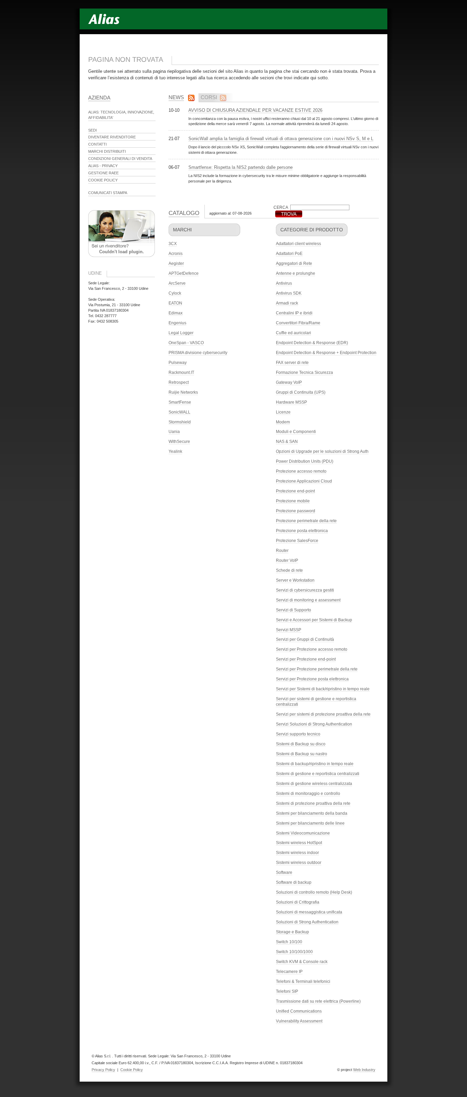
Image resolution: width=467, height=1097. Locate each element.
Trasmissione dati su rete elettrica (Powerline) (318, 1001)
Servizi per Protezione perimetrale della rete (317, 669)
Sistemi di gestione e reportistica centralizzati (317, 773)
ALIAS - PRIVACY (103, 166)
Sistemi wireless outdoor (298, 862)
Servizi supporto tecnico (298, 734)
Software (284, 872)
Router (282, 550)
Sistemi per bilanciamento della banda (311, 813)
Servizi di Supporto (293, 610)
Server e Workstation (295, 580)
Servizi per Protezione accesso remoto (311, 649)
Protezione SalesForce (297, 540)
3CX (173, 243)
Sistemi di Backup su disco (300, 744)
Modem (283, 422)
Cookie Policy (131, 1070)
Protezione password (295, 511)
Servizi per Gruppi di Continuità (305, 639)
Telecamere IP (289, 971)
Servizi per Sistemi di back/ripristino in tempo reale (323, 689)
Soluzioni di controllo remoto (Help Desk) (314, 892)
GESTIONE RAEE (103, 173)
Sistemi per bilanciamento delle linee (310, 823)
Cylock (175, 293)
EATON (175, 303)
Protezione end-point (295, 491)
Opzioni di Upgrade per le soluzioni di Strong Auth (322, 451)
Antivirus (284, 283)
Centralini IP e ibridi (294, 313)
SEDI (92, 130)
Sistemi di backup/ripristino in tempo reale (314, 763)
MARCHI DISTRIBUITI (107, 151)
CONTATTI (97, 144)
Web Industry (364, 1070)
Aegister (176, 263)
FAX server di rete (292, 362)
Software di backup (293, 882)
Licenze (283, 412)
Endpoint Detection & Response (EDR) (312, 342)
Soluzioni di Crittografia (297, 902)
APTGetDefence (184, 273)
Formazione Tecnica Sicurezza (304, 372)
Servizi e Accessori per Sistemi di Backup (314, 620)
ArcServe (177, 283)
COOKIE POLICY (103, 180)
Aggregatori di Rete (294, 263)
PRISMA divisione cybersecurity (198, 352)
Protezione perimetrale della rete (306, 520)
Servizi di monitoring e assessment (308, 600)
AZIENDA (99, 97)
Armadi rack (287, 303)
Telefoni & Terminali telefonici (303, 981)
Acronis (176, 253)
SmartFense (180, 402)
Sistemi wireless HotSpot (299, 842)
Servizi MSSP (288, 629)
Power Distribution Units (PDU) (304, 461)
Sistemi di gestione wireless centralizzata (314, 783)
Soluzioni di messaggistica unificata (309, 912)
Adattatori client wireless (298, 243)
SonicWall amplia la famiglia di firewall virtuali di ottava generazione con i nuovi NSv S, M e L (280, 138)
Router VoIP (287, 560)
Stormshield (180, 422)
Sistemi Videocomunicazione (303, 833)
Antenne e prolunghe (295, 273)
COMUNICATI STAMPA (107, 193)
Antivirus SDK (289, 293)
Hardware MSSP (291, 402)
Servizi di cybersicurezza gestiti (305, 590)
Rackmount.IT (181, 372)
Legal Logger (181, 332)
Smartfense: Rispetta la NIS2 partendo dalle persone (240, 167)
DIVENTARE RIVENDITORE (112, 137)
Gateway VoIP (289, 382)
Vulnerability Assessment (299, 1021)
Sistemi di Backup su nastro (301, 753)
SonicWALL (179, 412)
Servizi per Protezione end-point (306, 659)
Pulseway (178, 362)
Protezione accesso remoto (301, 471)
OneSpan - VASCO (186, 342)
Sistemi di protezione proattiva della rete (313, 803)
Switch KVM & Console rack (302, 961)
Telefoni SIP (287, 991)
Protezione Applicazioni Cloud (304, 481)
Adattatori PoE (289, 253)
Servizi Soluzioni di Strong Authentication (314, 724)
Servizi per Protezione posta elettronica (312, 679)
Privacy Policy (103, 1070)
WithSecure (179, 441)
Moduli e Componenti (296, 431)
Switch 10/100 (289, 941)
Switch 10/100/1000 (294, 951)
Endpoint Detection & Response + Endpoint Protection (326, 352)
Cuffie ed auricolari (293, 332)
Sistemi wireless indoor (297, 852)
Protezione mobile (293, 501)
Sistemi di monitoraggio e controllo (308, 793)
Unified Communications (299, 1011)
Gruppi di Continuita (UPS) (300, 392)
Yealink (175, 451)
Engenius (177, 323)
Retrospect (179, 382)
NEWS (176, 97)
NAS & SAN (287, 441)
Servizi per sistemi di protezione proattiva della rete (323, 714)
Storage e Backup (292, 932)
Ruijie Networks (183, 392)
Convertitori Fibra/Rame (298, 323)
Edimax (176, 313)
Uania (174, 431)
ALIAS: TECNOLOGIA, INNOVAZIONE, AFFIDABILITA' (121, 115)
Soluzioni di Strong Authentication (307, 922)
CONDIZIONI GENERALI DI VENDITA (120, 159)
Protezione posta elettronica (302, 530)
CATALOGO (184, 213)
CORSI (209, 97)
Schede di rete (289, 570)
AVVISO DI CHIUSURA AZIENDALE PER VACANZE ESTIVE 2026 (255, 110)
